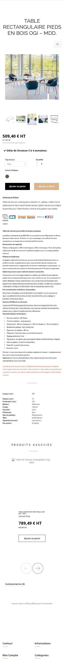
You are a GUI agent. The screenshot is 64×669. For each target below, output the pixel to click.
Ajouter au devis (46, 186)
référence (7, 198)
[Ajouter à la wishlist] (57, 44)
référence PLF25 (24, 516)
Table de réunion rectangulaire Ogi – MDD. (32, 513)
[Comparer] (32, 509)
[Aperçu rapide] (36, 509)
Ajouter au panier (17, 186)
